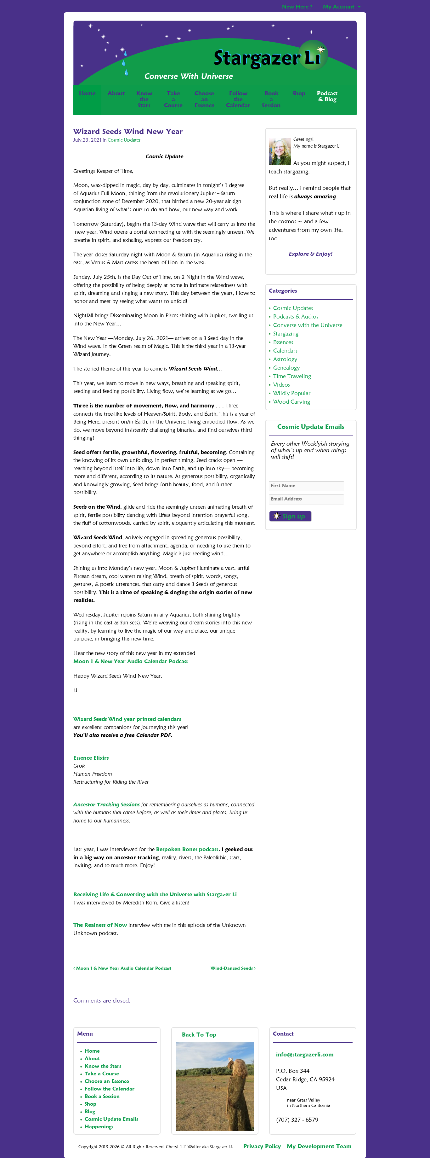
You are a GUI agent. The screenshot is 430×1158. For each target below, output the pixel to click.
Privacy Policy (262, 1146)
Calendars (285, 351)
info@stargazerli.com (305, 1055)
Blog (90, 1111)
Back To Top (200, 1035)
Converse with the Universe (307, 325)
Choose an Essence (107, 1081)
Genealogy (286, 368)
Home (87, 93)
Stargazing (285, 334)
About (116, 93)
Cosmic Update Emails (310, 427)
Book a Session (102, 1096)
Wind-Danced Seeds (232, 968)
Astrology (285, 359)
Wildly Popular (292, 393)
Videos (281, 385)
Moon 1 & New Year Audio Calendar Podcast (130, 661)
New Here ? (297, 7)
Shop (298, 93)
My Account (338, 7)
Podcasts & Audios (295, 317)
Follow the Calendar (109, 1089)
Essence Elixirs (91, 758)
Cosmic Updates (124, 140)
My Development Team (319, 1146)
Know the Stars (103, 1066)
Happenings (99, 1127)
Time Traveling (292, 376)
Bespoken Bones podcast (187, 849)
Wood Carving (291, 402)
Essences (283, 342)
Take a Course (102, 1074)
